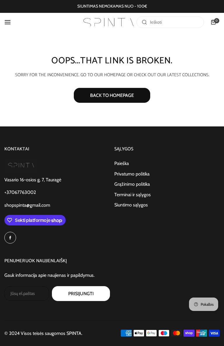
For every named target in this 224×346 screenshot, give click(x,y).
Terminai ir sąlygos (132, 194)
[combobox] (170, 22)
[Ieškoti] (144, 22)
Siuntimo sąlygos (131, 205)
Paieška (121, 163)
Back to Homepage (112, 95)
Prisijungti (80, 293)
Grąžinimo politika (132, 184)
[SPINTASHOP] (108, 22)
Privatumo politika (132, 174)
